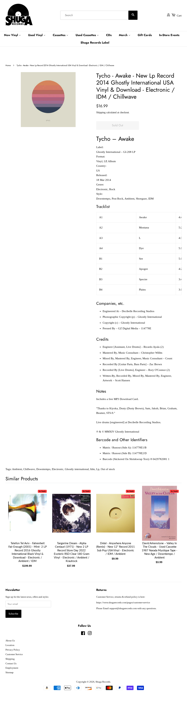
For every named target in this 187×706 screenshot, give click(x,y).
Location (9, 645)
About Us (10, 640)
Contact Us (10, 663)
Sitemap (9, 672)
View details (27, 517)
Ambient (17, 469)
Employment (11, 668)
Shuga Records (103, 682)
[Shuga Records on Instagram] (90, 634)
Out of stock (108, 469)
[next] (173, 520)
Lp (97, 469)
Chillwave (29, 469)
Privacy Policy (12, 650)
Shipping (101, 112)
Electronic (57, 469)
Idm (92, 469)
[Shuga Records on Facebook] (83, 634)
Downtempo (43, 469)
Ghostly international (77, 469)
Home (8, 65)
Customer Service (14, 654)
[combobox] (99, 15)
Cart (179, 15)
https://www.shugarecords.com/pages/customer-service (123, 602)
